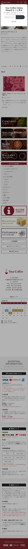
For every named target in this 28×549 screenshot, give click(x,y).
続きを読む (14, 21)
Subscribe (20, 17)
